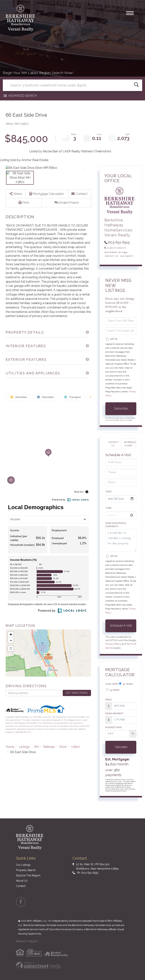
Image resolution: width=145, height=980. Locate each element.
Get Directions (76, 692)
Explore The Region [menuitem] (28, 875)
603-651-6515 (119, 242)
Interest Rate (113, 727)
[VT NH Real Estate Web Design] (38, 965)
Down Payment (114, 713)
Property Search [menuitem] (26, 870)
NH (36, 747)
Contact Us (111, 256)
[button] (136, 85)
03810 (75, 747)
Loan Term (111, 684)
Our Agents (126, 256)
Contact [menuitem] (20, 885)
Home (10, 747)
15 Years (114, 690)
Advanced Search (22, 95)
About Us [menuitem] (21, 880)
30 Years (127, 684)
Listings (24, 747)
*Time (108, 508)
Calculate (121, 747)
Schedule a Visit (130, 444)
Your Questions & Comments (115, 525)
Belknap (49, 747)
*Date (108, 491)
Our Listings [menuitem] (23, 864)
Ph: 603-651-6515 (87, 872)
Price (108, 699)
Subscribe (121, 408)
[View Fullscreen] (11, 648)
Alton (63, 747)
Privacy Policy (113, 643)
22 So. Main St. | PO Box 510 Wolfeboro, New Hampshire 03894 (97, 866)
